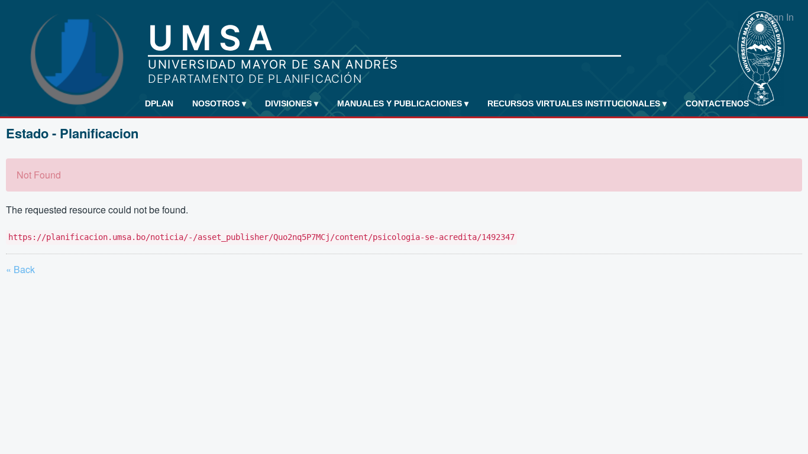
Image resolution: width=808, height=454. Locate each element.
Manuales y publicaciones (402, 103)
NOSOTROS (219, 103)
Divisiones (291, 103)
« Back (20, 269)
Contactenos (717, 103)
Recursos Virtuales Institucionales (577, 103)
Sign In (779, 17)
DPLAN (159, 103)
